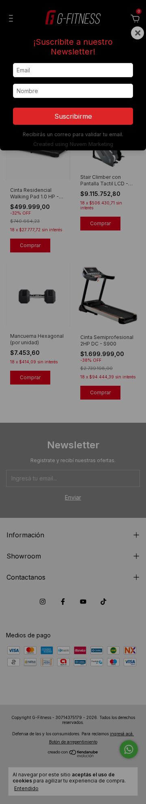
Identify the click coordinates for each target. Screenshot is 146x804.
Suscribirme (73, 116)
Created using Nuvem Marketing (73, 144)
